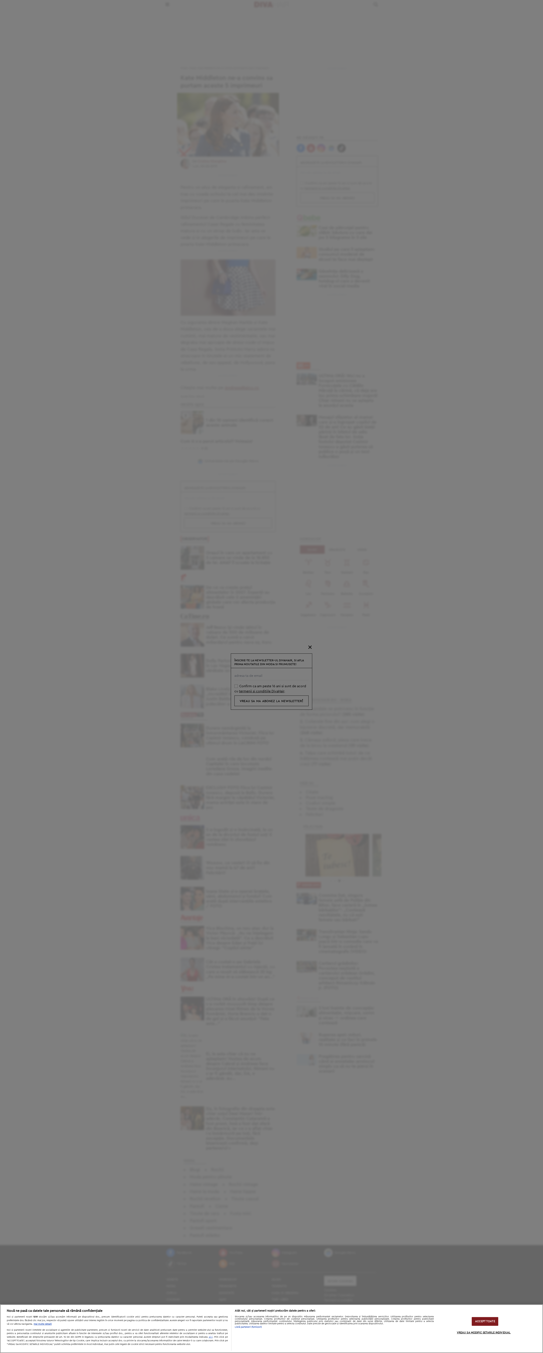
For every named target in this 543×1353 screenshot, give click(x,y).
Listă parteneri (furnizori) (248, 1327)
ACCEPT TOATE (485, 1321)
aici (211, 1337)
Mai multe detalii (43, 1324)
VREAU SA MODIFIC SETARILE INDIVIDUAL (484, 1332)
